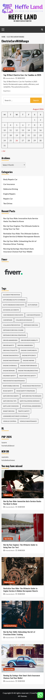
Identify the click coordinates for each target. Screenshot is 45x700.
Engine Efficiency (29, 355)
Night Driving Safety (27, 376)
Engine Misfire (28, 360)
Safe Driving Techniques (31, 396)
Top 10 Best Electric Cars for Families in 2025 (22, 75)
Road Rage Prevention (32, 386)
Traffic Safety (24, 411)
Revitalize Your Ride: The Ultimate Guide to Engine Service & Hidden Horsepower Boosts (21, 235)
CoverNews (35, 693)
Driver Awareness (10, 340)
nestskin (5, 457)
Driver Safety (8, 345)
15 (34, 130)
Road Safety (8, 391)
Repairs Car (8, 199)
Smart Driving (9, 411)
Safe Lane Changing (11, 406)
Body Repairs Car (10, 179)
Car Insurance (8, 69)
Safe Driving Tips (9, 401)
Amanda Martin (10, 78)
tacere (4, 442)
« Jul (3, 151)
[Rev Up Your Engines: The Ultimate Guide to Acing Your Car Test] (23, 528)
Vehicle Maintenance (28, 421)
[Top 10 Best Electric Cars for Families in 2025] (23, 58)
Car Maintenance (33, 315)
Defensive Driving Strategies (14, 335)
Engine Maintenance (11, 360)
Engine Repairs (9, 194)
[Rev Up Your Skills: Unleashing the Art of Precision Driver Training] (23, 615)
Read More (6, 91)
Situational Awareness (31, 406)
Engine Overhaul (10, 365)
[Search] (42, 29)
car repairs (7, 320)
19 (17, 135)
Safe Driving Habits (10, 396)
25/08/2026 (21, 507)
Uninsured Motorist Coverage (15, 416)
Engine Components (29, 350)
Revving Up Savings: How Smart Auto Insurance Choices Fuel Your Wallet (18, 250)
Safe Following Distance (30, 401)
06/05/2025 (21, 78)
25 (10, 140)
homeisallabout (8, 445)
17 (4, 135)
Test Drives (7, 203)
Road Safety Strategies (25, 391)
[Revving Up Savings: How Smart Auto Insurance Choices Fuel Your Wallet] (23, 658)
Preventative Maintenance (14, 381)
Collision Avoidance (24, 320)
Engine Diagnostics (10, 355)
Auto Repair (32, 305)
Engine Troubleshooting (28, 371)
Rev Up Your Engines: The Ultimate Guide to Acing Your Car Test (21, 227)
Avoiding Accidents (11, 310)
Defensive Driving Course (13, 330)
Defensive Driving (10, 189)
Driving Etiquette (10, 350)
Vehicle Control (9, 421)
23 (40, 135)
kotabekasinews (8, 460)
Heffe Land (22, 16)
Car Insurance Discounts (13, 315)
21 (29, 135)
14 (29, 130)
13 (23, 130)
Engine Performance (28, 365)
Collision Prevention (11, 325)
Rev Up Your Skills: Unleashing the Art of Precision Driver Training (19, 242)
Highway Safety (9, 376)
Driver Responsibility (29, 340)
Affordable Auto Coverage (14, 300)
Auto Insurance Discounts (13, 305)
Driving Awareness (25, 345)
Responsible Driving (11, 386)
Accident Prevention (11, 295)
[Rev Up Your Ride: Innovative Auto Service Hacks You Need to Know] (23, 484)
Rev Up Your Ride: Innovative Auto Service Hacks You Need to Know (20, 219)
